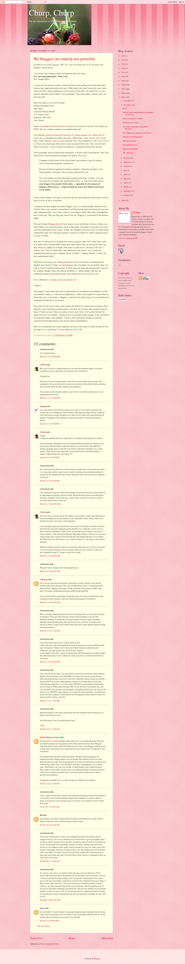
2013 (123, 68)
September (128, 162)
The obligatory (128, 152)
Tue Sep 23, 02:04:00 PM (49, 920)
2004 (123, 200)
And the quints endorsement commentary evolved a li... (138, 113)
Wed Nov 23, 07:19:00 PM (50, 700)
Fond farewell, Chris (130, 122)
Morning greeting (129, 140)
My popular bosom (130, 145)
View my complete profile (128, 238)
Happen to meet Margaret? (133, 136)
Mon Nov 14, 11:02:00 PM (50, 398)
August (126, 166)
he (39, 268)
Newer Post (36, 938)
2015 (123, 64)
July (125, 170)
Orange (43, 406)
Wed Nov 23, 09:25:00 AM (50, 602)
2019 (123, 56)
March (126, 187)
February (127, 191)
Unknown (44, 579)
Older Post (107, 938)
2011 (123, 72)
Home (72, 938)
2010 (123, 76)
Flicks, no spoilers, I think (132, 118)
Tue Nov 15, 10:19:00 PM (49, 457)
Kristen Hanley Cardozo (49, 737)
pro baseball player (66, 265)
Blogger (97, 958)
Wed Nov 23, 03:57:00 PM (50, 630)
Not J (125, 108)
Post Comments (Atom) (49, 944)
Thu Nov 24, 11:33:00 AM (50, 729)
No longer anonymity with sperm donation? (135, 127)
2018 (123, 60)
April (126, 182)
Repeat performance (130, 148)
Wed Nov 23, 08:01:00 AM (50, 504)
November (128, 105)
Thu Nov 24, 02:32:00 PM (49, 783)
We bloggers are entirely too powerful (64, 58)
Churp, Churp (51, 12)
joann (42, 908)
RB (41, 815)
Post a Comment (43, 926)
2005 (123, 97)
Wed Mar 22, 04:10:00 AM (50, 900)
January (127, 195)
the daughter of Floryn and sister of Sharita (57, 126)
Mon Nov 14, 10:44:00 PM (50, 356)
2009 (123, 80)
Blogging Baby (54, 224)
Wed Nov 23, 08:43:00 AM (50, 556)
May (125, 178)
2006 (123, 93)
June (125, 174)
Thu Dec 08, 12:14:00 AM (49, 861)
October (127, 158)
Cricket (43, 364)
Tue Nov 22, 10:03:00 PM (49, 480)
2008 (123, 84)
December (128, 100)
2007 (123, 89)
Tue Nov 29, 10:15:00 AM (49, 825)
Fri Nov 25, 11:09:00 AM (49, 806)
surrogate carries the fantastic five (63, 279)
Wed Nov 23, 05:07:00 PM (50, 661)
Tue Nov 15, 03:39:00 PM (49, 423)
